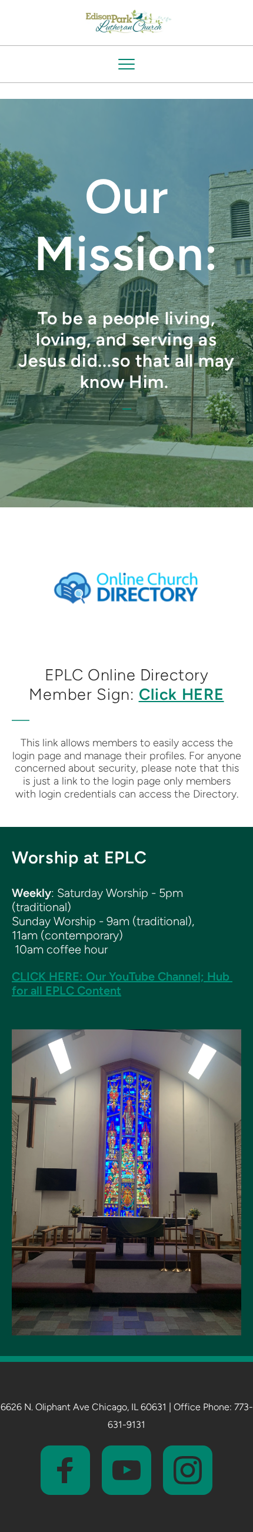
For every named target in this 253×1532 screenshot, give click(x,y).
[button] (126, 64)
